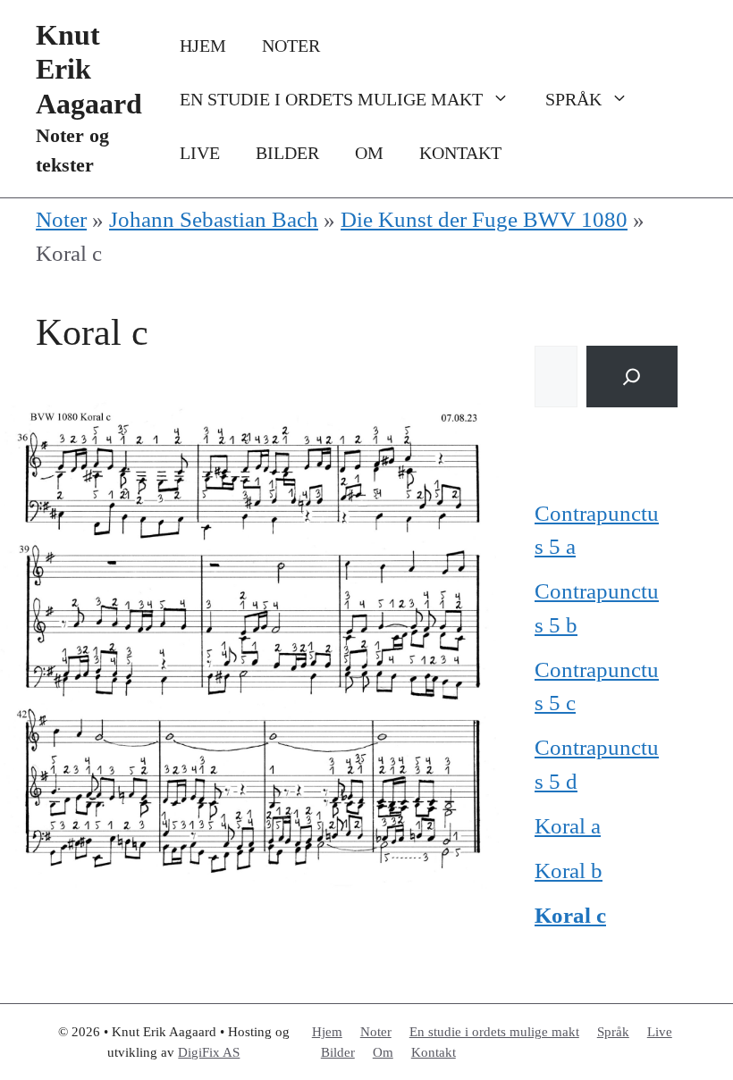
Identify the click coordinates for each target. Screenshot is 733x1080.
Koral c (570, 915)
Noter (291, 45)
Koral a (568, 826)
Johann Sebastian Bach (213, 219)
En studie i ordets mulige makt (331, 99)
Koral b (568, 870)
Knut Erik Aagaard (89, 69)
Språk (573, 99)
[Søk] (632, 376)
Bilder (287, 153)
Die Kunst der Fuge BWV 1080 (484, 219)
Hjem (203, 45)
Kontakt (460, 153)
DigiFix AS (209, 1052)
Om (369, 153)
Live (200, 153)
